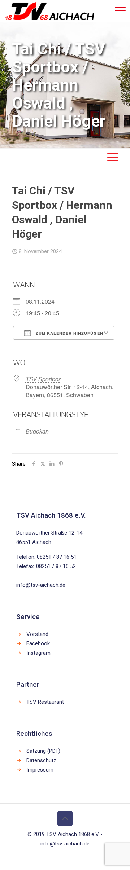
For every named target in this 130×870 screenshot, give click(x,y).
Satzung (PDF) (43, 751)
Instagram (38, 653)
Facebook (38, 643)
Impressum (39, 769)
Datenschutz (41, 760)
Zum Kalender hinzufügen (68, 333)
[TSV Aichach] (49, 11)
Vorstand (37, 634)
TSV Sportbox (43, 379)
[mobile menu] (120, 11)
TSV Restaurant (45, 702)
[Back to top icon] (65, 818)
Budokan (37, 431)
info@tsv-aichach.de (40, 585)
